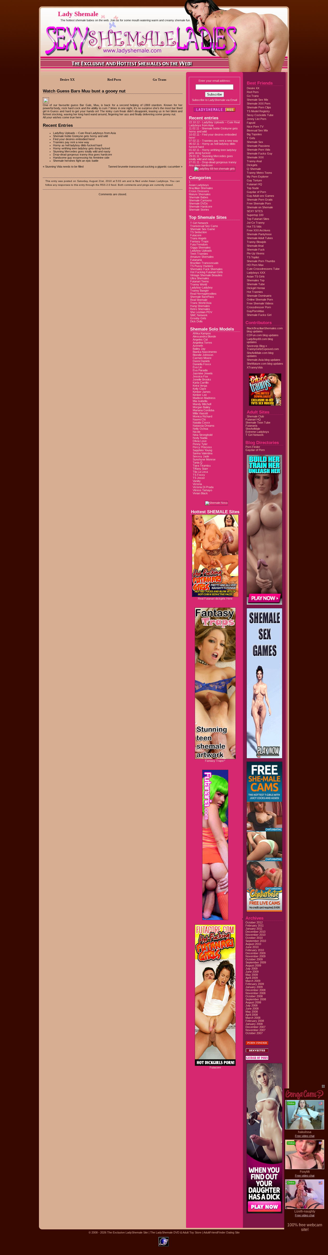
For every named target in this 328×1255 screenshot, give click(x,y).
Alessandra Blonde (204, 336)
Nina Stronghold (202, 434)
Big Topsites (254, 134)
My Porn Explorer (258, 176)
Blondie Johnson (203, 354)
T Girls (251, 138)
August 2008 (253, 1002)
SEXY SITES (255, 211)
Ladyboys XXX (256, 272)
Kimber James (202, 391)
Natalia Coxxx (201, 422)
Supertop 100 (255, 215)
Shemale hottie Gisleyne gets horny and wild (80, 136)
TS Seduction (198, 232)
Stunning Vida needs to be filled (64, 166)
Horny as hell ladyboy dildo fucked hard (77, 145)
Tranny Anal (254, 161)
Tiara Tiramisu (202, 465)
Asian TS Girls (256, 276)
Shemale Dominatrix (259, 295)
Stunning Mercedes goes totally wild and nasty (81, 151)
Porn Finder (252, 446)
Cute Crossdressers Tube (263, 268)
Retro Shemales (200, 309)
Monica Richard (202, 416)
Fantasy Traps (199, 241)
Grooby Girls (198, 318)
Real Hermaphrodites (203, 293)
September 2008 (255, 999)
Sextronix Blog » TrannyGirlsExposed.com (263, 347)
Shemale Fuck (256, 249)
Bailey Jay (199, 348)
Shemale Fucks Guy (259, 153)
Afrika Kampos (202, 333)
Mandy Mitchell (202, 404)
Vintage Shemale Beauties (206, 275)
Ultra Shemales (199, 278)
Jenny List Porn (256, 118)
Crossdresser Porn (259, 307)
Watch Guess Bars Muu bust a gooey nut (84, 91)
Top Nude (253, 188)
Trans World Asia (200, 302)
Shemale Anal (255, 245)
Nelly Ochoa (200, 428)
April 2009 (251, 977)
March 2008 (252, 1017)
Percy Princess (202, 447)
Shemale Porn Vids (258, 149)
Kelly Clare (199, 388)
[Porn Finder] (257, 1044)
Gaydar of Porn (256, 191)
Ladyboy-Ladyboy (201, 287)
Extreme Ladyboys (257, 431)
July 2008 (251, 1005)
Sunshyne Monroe (204, 459)
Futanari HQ (254, 184)
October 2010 (254, 937)
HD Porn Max (255, 264)
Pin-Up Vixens (255, 253)
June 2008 (252, 1008)
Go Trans (253, 95)
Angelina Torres (202, 342)
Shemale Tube (256, 284)
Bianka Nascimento (205, 351)
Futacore (195, 235)
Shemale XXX (255, 157)
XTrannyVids (255, 367)
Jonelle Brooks (202, 379)
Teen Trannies (199, 253)
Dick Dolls (196, 321)
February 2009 (254, 983)
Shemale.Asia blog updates (263, 359)
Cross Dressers (199, 191)
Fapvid (251, 122)
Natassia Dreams (203, 425)
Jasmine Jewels (203, 373)
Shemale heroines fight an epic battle (75, 160)
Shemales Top (255, 280)
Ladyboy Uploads (201, 250)
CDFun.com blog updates (263, 335)
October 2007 (254, 1033)
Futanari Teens (199, 281)
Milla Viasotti (200, 413)
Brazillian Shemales (201, 188)
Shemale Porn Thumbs (261, 261)
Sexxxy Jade (201, 456)
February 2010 (254, 950)
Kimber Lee (200, 394)
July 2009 (251, 968)
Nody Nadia (200, 437)
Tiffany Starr (200, 468)
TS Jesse (199, 477)
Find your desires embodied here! (74, 139)
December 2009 (255, 953)
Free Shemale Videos (260, 303)
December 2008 (255, 990)
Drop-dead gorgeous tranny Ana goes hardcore (82, 154)
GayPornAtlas (255, 311)
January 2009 (254, 987)
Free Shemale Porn (259, 203)
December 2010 (255, 931)
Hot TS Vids (254, 226)
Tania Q (197, 462)
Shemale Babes (198, 197)
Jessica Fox (200, 376)
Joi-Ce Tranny (256, 222)
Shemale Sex (255, 141)
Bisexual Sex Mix (257, 130)
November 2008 (255, 993)
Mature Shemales (200, 194)
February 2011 (254, 925)
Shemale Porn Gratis (260, 199)
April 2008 (251, 1014)
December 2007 (255, 1026)
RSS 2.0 (105, 184)
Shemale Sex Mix (257, 99)
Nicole (196, 431)
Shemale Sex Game (202, 229)
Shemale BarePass (202, 296)
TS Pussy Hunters (201, 266)
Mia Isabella (200, 401)
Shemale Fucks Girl (259, 314)
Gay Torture (254, 180)
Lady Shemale (78, 14)
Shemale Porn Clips (259, 107)
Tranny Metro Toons (259, 172)
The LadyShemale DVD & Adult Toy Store (175, 1232)
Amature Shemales (202, 256)
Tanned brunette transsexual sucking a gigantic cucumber (144, 166)
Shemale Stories (199, 209)
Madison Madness (204, 397)
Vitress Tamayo (202, 490)
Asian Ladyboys (158, 181)
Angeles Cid (200, 339)
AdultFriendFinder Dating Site (221, 1232)
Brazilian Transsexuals (204, 262)
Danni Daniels (201, 361)
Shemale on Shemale (260, 207)
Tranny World (198, 284)
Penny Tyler (200, 444)
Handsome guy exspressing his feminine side (81, 157)
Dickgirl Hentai (256, 288)
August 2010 (253, 943)
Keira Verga (200, 385)
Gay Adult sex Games (260, 195)
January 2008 (254, 1023)
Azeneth (198, 345)
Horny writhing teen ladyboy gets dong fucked (81, 148)
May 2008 (251, 1011)
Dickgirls (252, 165)
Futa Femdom (199, 244)
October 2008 (254, 996)
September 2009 (255, 962)
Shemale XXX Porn (258, 103)
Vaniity (197, 480)
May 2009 (251, 974)
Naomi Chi (199, 419)
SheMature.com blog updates (265, 363)
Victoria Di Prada (203, 487)
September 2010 (255, 940)
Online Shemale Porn (260, 299)
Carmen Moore (202, 357)
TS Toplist (253, 257)
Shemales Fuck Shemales (206, 269)
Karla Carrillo (201, 382)
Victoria (197, 484)
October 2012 (254, 922)
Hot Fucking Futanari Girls (206, 272)
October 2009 (254, 959)
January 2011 (253, 928)
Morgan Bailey (201, 407)
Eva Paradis (200, 370)
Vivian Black (200, 493)
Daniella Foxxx (202, 364)
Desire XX (253, 88)
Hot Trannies (255, 291)
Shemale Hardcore (200, 206)
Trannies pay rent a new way (71, 142)
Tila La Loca (200, 471)
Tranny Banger (199, 290)
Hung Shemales (200, 305)
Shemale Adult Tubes (260, 238)
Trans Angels (198, 238)
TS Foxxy (199, 474)
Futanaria (196, 259)
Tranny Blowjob (256, 241)
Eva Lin (197, 367)
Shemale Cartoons (200, 200)
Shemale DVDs (198, 203)
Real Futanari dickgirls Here (215, 598)
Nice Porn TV (255, 126)
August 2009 (253, 965)
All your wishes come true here (62, 117)
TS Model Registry (258, 111)
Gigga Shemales (200, 247)
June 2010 (252, 947)
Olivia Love (200, 441)
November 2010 (255, 934)
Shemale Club (255, 416)
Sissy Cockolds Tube (260, 115)
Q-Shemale (254, 168)
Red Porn (253, 92)
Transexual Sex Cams (204, 226)
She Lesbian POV (201, 312)
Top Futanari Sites (258, 218)
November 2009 (255, 956)
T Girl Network (199, 222)
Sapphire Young (202, 450)
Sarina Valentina (202, 453)
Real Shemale (198, 299)
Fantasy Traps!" (215, 760)
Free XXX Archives (258, 230)
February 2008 (254, 1020)
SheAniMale (252, 428)
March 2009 (252, 980)
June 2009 (252, 971)
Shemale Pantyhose (259, 234)
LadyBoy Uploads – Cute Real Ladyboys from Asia (84, 133)
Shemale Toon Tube (257, 422)
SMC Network (199, 315)
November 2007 (255, 1030)
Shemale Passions (258, 145)
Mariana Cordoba (203, 410)
